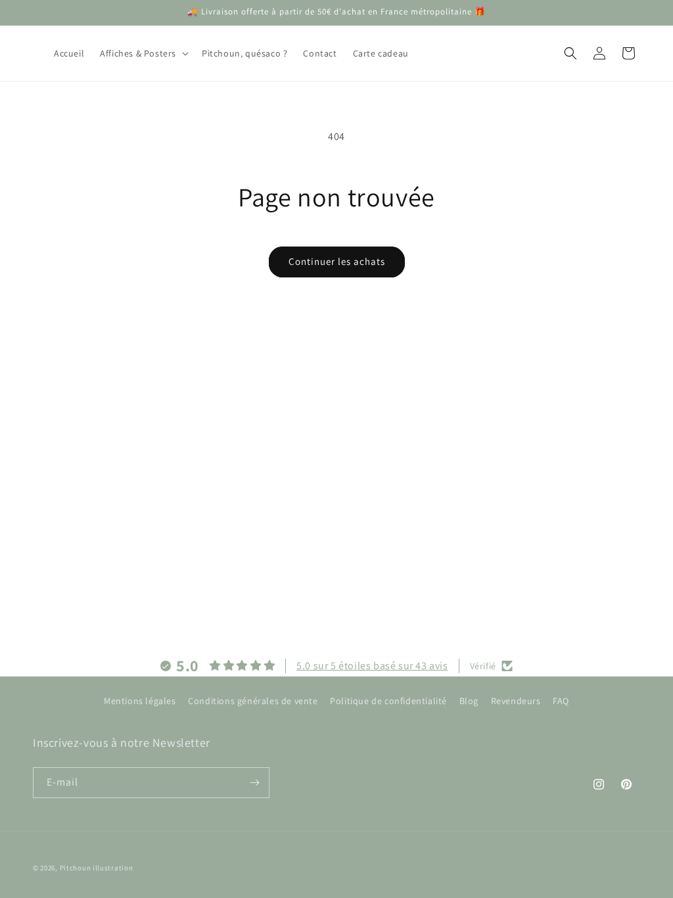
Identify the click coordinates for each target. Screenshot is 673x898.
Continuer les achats (337, 261)
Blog (468, 701)
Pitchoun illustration (96, 867)
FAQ (561, 701)
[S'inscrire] (254, 782)
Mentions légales (140, 701)
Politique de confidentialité (388, 701)
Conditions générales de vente (252, 701)
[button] (143, 53)
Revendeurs (516, 701)
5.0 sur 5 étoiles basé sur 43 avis (372, 666)
